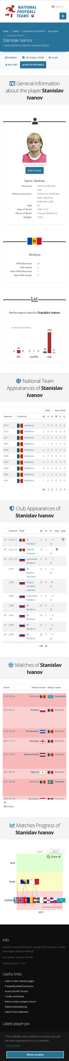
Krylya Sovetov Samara (31, 586)
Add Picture (34, 170)
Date (6, 687)
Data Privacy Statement (16, 1011)
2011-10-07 (9, 754)
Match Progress (34, 64)
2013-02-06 (9, 696)
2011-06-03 (9, 781)
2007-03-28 (9, 799)
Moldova (29, 425)
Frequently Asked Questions (19, 986)
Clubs (54, 57)
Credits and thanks (14, 996)
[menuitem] (55, 851)
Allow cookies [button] (35, 1054)
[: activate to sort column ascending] (5, 531)
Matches (13, 64)
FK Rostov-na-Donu (31, 572)
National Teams (34, 57)
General (12, 57)
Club (21, 530)
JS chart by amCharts (21, 327)
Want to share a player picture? (20, 1001)
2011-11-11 (9, 740)
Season (8, 416)
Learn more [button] (13, 1045)
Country (22, 416)
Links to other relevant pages (19, 981)
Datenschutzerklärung (16, 1006)
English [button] (59, 6)
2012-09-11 (9, 709)
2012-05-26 (9, 731)
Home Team (39, 687)
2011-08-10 (9, 771)
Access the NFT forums (16, 991)
